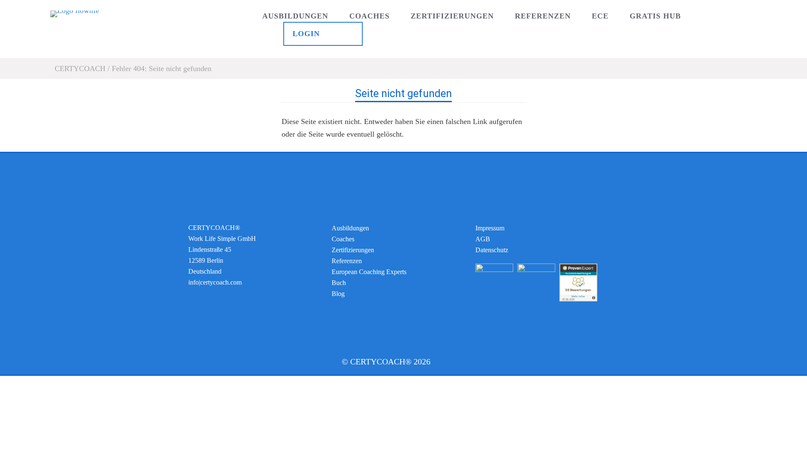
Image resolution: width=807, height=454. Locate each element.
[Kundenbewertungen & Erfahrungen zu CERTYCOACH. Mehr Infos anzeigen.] (578, 299)
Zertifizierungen (452, 16)
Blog (338, 293)
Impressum (489, 228)
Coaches (369, 16)
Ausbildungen (295, 16)
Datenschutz (491, 249)
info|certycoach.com (215, 282)
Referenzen (543, 16)
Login (306, 33)
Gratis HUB (655, 16)
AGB (482, 239)
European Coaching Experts (369, 271)
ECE (600, 16)
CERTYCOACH (80, 68)
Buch (339, 282)
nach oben (403, 147)
